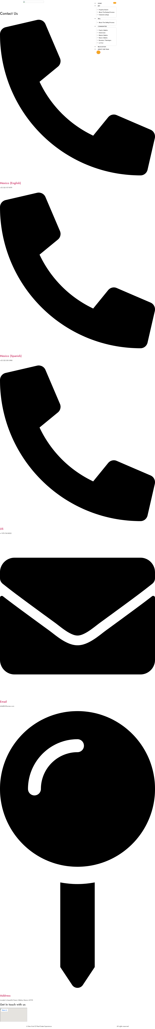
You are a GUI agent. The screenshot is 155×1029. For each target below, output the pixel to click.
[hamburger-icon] (114, 3)
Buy (99, 6)
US (1, 529)
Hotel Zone (102, 33)
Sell (99, 19)
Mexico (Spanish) (11, 356)
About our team (103, 49)
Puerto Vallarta (103, 30)
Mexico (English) (10, 183)
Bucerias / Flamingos (105, 40)
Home (100, 3)
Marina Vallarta (103, 35)
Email (3, 702)
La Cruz (101, 43)
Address (5, 996)
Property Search (103, 10)
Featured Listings (104, 15)
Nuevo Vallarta (103, 38)
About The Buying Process (106, 12)
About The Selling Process (106, 22)
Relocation (102, 47)
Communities (102, 26)
